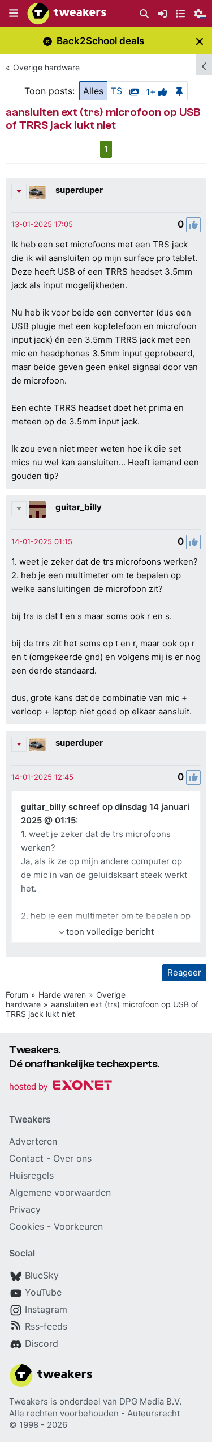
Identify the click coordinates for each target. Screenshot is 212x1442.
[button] (14, 13)
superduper (79, 189)
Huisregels (31, 1175)
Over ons (72, 1158)
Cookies (26, 1226)
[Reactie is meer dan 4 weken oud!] (42, 224)
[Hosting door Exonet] (60, 1087)
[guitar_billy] (37, 509)
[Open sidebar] (204, 64)
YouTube (43, 1292)
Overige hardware (46, 67)
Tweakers (28, 1401)
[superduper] (37, 192)
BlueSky (42, 1275)
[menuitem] (144, 14)
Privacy (25, 1209)
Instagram (46, 1309)
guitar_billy (78, 507)
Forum (17, 994)
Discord (41, 1343)
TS (116, 90)
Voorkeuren (78, 1226)
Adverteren (33, 1141)
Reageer (184, 972)
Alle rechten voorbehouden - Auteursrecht (94, 1413)
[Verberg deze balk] (199, 41)
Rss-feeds (46, 1326)
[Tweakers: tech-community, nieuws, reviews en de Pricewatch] (67, 13)
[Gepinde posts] (179, 91)
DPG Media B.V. (150, 1401)
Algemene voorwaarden (60, 1192)
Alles (93, 90)
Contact (26, 1158)
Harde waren (62, 994)
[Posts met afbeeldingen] (134, 91)
